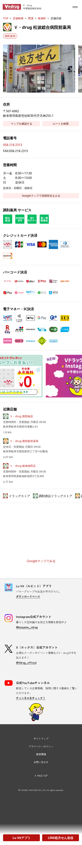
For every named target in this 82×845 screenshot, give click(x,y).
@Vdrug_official (26, 662)
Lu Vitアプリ (22, 838)
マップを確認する (21, 123)
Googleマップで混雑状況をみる (41, 195)
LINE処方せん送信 (60, 838)
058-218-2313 (12, 145)
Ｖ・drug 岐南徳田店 (23, 466)
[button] (39, 69)
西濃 (30, 18)
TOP (5, 18)
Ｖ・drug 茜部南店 (21, 416)
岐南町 (42, 18)
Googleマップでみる (41, 561)
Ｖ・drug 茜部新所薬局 (24, 441)
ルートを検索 (61, 123)
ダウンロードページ (28, 596)
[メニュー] (75, 7)
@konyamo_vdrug (27, 627)
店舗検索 (18, 18)
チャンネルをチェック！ (30, 698)
